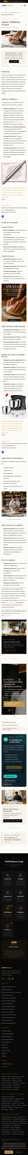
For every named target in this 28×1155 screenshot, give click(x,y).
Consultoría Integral (7, 989)
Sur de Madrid (16, 1085)
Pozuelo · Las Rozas (6, 1081)
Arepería (24, 1105)
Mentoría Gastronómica (8, 1009)
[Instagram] (3, 978)
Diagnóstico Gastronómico (9, 987)
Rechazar (19, 1152)
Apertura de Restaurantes (8, 1006)
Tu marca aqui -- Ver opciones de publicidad (14, 66)
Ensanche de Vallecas (7, 1089)
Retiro (9, 1078)
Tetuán (13, 1078)
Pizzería (19, 1105)
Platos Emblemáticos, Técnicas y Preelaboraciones (10, 729)
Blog (6, 12)
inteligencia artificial (11, 602)
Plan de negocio (5, 1129)
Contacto (4, 1056)
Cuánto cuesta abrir (15, 1127)
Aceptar (8, 1152)
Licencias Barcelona (6, 1131)
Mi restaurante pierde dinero (19, 1121)
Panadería (4, 1107)
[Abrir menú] (24, 5)
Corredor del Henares (7, 1087)
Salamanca (15, 1076)
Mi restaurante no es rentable (9, 1117)
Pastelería (10, 1107)
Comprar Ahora (6, 205)
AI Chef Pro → (5, 1066)
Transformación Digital (7, 1012)
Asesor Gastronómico (7, 995)
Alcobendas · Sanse (16, 1081)
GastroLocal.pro (13, 946)
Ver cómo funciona (10, 780)
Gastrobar (14, 1103)
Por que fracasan (6, 1134)
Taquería (13, 1105)
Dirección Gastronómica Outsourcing (11, 992)
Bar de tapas (5, 1109)
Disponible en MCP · (8, 784)
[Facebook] (9, 978)
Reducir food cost (21, 1117)
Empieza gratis (9, 776)
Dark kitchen (16, 1101)
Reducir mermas (14, 1123)
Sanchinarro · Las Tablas (19, 1083)
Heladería (16, 1107)
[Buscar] (21, 5)
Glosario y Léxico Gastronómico (10, 725)
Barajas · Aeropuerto (7, 1085)
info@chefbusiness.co (7, 1064)
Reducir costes (5, 1123)
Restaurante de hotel (7, 1101)
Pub (21, 1107)
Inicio (3, 12)
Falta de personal (16, 1125)
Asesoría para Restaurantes (9, 998)
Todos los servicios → (7, 1020)
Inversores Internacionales (8, 1017)
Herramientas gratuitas (8, 1033)
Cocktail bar (21, 1103)
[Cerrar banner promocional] (26, 1)
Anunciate (4, 1053)
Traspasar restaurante (18, 1131)
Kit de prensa (5, 1047)
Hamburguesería (6, 1105)
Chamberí (4, 1078)
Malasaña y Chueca (6, 1076)
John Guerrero (15, 27)
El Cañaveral (16, 1087)
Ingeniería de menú (6, 1121)
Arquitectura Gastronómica (9, 1014)
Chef (7, 5)
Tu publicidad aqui (14, 658)
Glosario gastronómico (8, 1039)
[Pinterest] (12, 978)
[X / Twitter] (6, 978)
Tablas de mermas (6, 1042)
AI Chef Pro (4, 1045)
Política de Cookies (21, 1148)
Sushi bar (11, 1109)
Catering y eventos (6, 1103)
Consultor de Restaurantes (8, 1001)
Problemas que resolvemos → (9, 1023)
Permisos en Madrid (15, 1129)
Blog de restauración (7, 1036)
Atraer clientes (22, 1123)
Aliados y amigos (6, 1050)
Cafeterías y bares (19, 1099)
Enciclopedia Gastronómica (15, 12)
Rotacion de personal (7, 1119)
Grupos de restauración (7, 1099)
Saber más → (7, 842)
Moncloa (19, 1078)
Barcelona (15, 1089)
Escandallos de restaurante (19, 1119)
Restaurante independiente (8, 1096)
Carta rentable (5, 1127)
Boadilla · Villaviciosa (7, 1083)
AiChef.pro (7, 615)
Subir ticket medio (6, 1125)
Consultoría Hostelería (7, 1003)
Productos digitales (7, 1031)
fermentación (18, 122)
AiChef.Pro (21, 600)
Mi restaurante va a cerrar (18, 1134)
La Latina (22, 1076)
